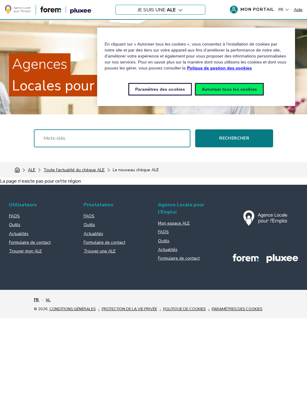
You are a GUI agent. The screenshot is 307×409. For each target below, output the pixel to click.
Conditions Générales (72, 309)
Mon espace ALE (174, 223)
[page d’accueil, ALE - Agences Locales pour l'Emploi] (18, 13)
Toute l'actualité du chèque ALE (74, 170)
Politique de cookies (184, 309)
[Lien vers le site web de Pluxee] (80, 12)
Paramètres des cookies (237, 309)
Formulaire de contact (30, 242)
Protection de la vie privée (129, 309)
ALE (31, 170)
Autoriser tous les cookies (229, 89)
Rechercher (234, 138)
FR (281, 10)
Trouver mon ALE (25, 251)
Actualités (18, 234)
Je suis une (157, 9)
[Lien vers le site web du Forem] (50, 11)
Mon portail (257, 9)
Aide (298, 10)
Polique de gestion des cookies (219, 68)
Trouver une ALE (100, 251)
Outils (14, 225)
